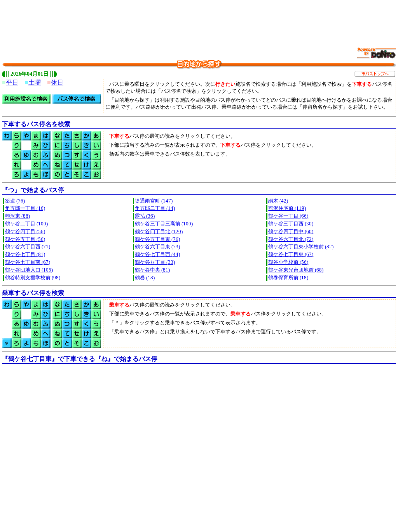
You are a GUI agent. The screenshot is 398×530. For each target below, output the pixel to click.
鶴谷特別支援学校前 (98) (32, 278)
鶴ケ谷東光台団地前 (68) (295, 270)
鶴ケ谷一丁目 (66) (288, 216)
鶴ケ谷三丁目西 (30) (290, 224)
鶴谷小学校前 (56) (288, 262)
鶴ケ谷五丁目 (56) (25, 239)
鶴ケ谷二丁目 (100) (26, 224)
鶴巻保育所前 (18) (288, 278)
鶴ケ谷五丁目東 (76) (157, 239)
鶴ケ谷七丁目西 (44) (157, 254)
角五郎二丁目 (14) (155, 208)
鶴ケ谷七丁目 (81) (25, 254)
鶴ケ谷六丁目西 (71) (27, 246)
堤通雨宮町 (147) (154, 201)
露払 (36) (145, 216)
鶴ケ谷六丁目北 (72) (290, 239)
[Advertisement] (199, 19)
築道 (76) (15, 201)
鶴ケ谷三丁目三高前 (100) (164, 224)
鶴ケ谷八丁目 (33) (155, 262)
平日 (12, 82)
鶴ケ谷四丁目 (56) (25, 231)
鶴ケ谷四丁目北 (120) (159, 231)
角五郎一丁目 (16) (25, 208)
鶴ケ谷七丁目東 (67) (290, 254)
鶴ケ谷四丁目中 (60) (290, 231)
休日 (57, 82)
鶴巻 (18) (145, 278)
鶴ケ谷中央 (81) (152, 270)
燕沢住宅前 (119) (287, 208)
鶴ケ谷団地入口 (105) (29, 270)
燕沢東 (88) (17, 216)
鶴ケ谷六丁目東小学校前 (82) (300, 246)
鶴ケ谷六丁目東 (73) (157, 246)
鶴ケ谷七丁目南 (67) (27, 262)
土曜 (34, 82)
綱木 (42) (278, 201)
